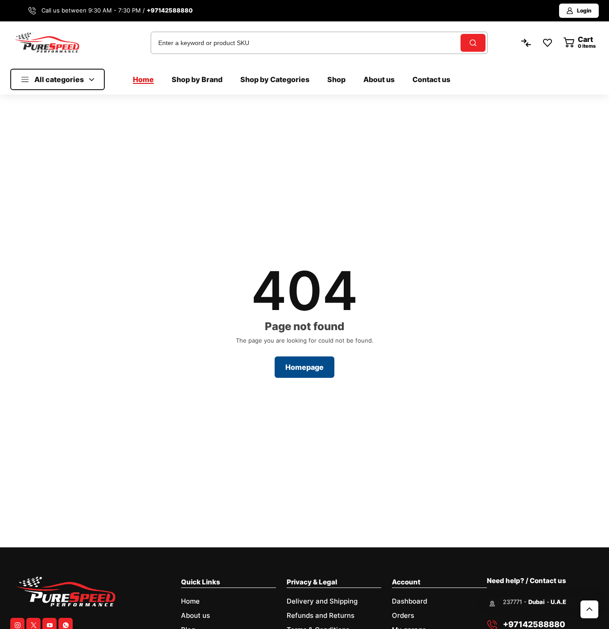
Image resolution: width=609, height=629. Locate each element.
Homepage (304, 367)
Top (589, 609)
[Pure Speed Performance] (46, 42)
